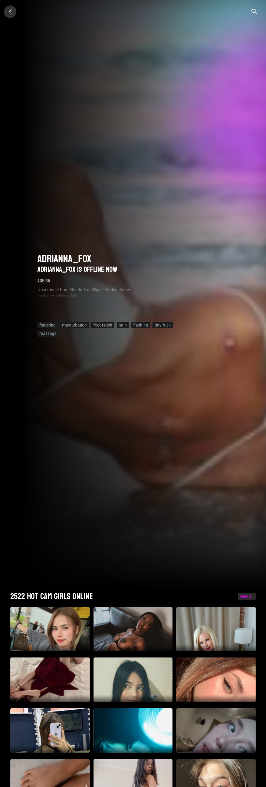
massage (47, 333)
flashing (140, 325)
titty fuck (163, 325)
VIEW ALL (247, 596)
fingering (47, 325)
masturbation (74, 325)
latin (123, 325)
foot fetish (102, 325)
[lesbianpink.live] (10, 11)
